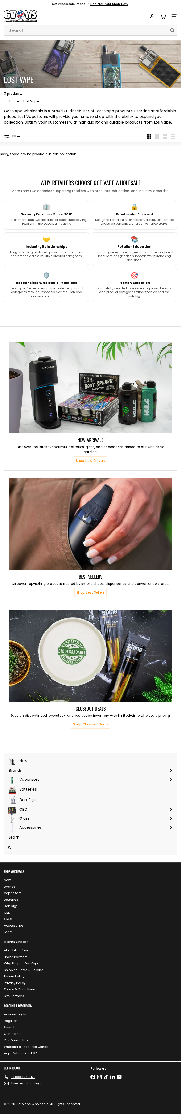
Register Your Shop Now (109, 4)
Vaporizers (12, 893)
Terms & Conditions (19, 989)
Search (9, 1027)
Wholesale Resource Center (26, 1047)
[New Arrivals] (90, 387)
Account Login (15, 1014)
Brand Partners (16, 957)
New (7, 880)
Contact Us (12, 1034)
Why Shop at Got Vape (21, 963)
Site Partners (14, 996)
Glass (8, 919)
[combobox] (90, 30)
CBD (7, 912)
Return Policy (14, 976)
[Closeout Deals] (90, 656)
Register (10, 1021)
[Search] (172, 30)
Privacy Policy (14, 983)
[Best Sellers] (90, 524)
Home (14, 101)
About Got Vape (16, 950)
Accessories (14, 925)
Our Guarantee (16, 1040)
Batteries (11, 899)
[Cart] (163, 16)
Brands (9, 886)
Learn (8, 932)
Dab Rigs (11, 906)
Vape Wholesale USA (20, 1053)
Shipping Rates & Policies (24, 970)
